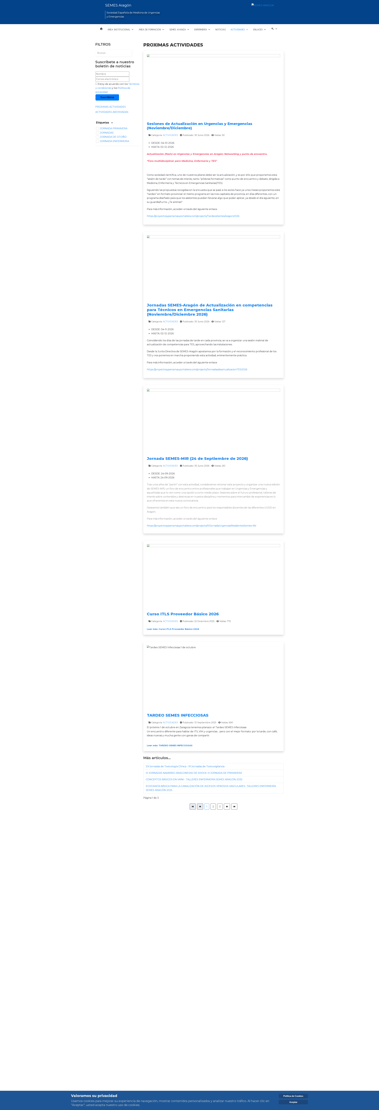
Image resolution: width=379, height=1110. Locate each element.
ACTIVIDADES (170, 135)
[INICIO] (101, 28)
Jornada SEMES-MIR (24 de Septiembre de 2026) (197, 458)
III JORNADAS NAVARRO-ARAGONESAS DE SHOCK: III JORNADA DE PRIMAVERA (194, 773)
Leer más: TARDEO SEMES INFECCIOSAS (169, 745)
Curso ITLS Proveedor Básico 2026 (183, 614)
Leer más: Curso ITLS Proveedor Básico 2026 (173, 629)
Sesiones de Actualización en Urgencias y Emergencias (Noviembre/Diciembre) (199, 126)
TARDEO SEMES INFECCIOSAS (177, 715)
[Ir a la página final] (234, 807)
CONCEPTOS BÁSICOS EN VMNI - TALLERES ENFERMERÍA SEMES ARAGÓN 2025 (194, 779)
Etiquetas (103, 122)
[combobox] (113, 53)
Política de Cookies (293, 1096)
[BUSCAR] (274, 29)
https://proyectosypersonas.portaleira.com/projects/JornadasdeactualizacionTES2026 (197, 369)
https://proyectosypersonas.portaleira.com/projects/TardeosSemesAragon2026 (193, 216)
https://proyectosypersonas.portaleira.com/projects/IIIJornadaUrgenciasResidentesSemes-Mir (201, 525)
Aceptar (293, 1102)
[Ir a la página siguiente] (227, 807)
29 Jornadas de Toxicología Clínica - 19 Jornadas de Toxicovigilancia (185, 766)
